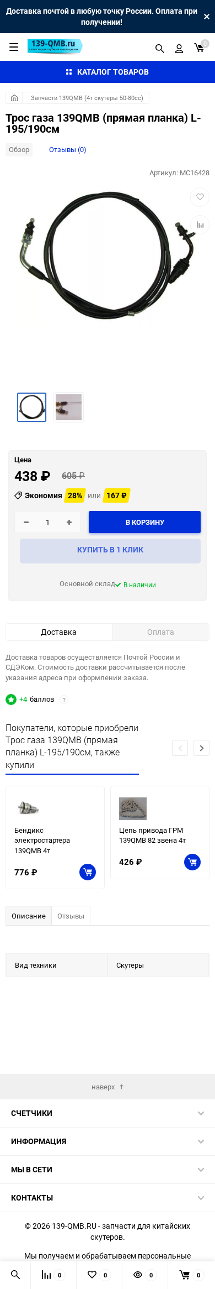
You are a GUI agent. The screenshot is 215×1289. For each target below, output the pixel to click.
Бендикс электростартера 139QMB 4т (42, 840)
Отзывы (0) (68, 149)
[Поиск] (159, 47)
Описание (29, 916)
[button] (201, 748)
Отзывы (70, 916)
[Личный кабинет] (179, 47)
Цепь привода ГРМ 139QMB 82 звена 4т (152, 835)
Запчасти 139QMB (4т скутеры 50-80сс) (87, 97)
